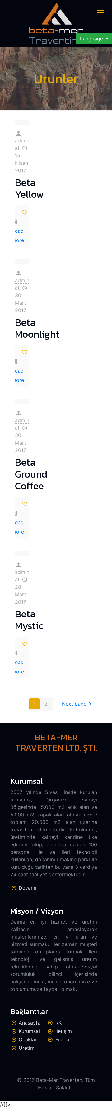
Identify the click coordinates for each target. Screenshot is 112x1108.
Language (92, 39)
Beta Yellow (29, 188)
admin (22, 140)
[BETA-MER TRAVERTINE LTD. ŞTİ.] (56, 23)
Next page (74, 704)
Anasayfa (29, 1023)
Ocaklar (28, 1039)
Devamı (27, 888)
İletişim (63, 1031)
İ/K (58, 1023)
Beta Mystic (29, 619)
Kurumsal (29, 1031)
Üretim (27, 1048)
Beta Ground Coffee (31, 474)
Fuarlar (63, 1039)
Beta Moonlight (37, 328)
